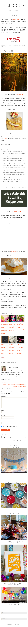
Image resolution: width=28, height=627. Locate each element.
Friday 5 (13, 364)
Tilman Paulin (19, 94)
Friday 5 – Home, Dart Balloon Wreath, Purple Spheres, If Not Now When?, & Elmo (5, 349)
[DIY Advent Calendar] (14, 495)
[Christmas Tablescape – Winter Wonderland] (14, 527)
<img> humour (17, 211)
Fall (10, 364)
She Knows (18, 278)
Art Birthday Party (14, 604)
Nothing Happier (12, 362)
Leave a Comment (22, 34)
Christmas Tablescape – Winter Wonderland (14, 542)
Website (3, 421)
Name (3, 410)
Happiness (22, 364)
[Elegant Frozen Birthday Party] (14, 460)
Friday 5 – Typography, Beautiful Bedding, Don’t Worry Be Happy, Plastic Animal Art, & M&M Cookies (12, 350)
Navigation (14, 15)
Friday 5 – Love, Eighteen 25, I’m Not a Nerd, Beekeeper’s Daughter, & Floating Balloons (4, 328)
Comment (4, 396)
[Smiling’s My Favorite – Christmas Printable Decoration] (14, 563)
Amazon (18, 133)
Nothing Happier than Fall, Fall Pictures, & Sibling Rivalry (20, 326)
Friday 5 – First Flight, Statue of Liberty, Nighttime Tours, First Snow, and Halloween (12, 327)
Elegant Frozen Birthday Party (14, 447)
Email (3, 415)
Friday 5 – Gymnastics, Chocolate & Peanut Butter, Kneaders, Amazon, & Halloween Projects (20, 350)
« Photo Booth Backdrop (7, 382)
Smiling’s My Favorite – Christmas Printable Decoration (14, 584)
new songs (13, 251)
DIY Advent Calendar (14, 482)
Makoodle (14, 5)
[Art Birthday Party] (14, 595)
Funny (17, 364)
